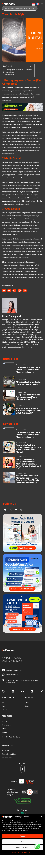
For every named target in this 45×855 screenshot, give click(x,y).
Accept (22, 836)
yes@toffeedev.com (14, 670)
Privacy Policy (27, 852)
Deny (22, 842)
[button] (42, 817)
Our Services (8, 697)
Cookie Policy (16, 852)
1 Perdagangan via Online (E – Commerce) (18, 69)
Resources (7, 716)
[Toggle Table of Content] (30, 66)
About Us (29, 697)
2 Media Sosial (9, 72)
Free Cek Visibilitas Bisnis (11, 737)
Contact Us (7, 745)
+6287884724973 (12, 674)
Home (7, 8)
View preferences (22, 847)
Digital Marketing (15, 8)
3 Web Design (9, 74)
